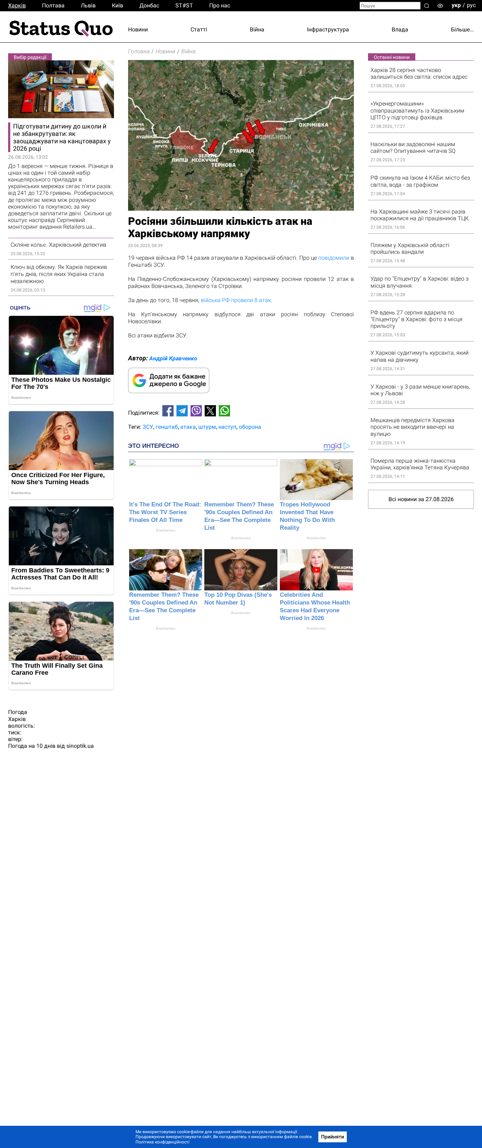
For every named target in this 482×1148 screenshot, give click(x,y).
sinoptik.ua (80, 746)
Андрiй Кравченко (173, 358)
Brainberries (165, 530)
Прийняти (332, 1137)
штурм (207, 426)
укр (456, 5)
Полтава (53, 5)
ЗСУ (148, 426)
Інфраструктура (328, 29)
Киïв (117, 5)
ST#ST (184, 5)
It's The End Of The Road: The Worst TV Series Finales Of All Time (165, 512)
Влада (400, 29)
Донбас (149, 5)
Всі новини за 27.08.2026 (421, 499)
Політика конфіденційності (162, 1142)
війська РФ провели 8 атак (236, 300)
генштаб (167, 426)
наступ (227, 426)
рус (471, 5)
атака (188, 426)
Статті (199, 29)
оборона (250, 426)
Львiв (88, 5)
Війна (257, 29)
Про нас (219, 5)
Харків (17, 5)
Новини (138, 29)
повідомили (333, 257)
